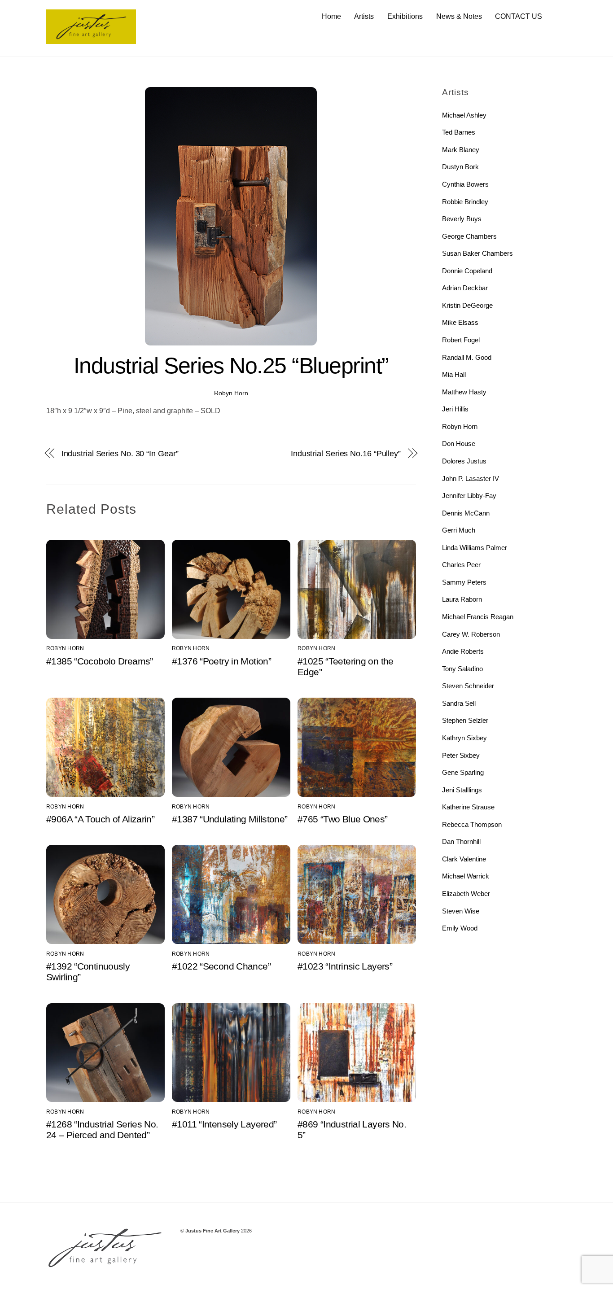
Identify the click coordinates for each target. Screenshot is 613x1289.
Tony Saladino (462, 669)
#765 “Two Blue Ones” (343, 819)
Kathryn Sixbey (464, 738)
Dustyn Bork (460, 166)
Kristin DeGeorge (467, 305)
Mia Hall (454, 374)
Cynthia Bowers (465, 184)
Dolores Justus (464, 461)
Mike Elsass (460, 322)
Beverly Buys (462, 219)
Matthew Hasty (464, 392)
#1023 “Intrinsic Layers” (345, 966)
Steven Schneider (468, 686)
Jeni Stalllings (462, 790)
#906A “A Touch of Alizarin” (100, 819)
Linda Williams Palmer (474, 547)
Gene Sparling (463, 772)
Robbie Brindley (465, 201)
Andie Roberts (463, 651)
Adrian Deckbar (465, 288)
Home (331, 16)
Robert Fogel (461, 340)
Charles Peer (461, 564)
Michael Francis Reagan (477, 616)
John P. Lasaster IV (470, 478)
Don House (458, 443)
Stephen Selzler (465, 720)
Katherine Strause (468, 807)
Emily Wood (459, 928)
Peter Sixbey (461, 755)
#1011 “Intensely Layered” (224, 1124)
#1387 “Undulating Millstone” (230, 819)
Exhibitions (405, 16)
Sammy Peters (464, 582)
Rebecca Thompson (472, 824)
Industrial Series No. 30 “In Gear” (120, 453)
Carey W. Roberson (471, 634)
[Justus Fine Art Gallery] (91, 40)
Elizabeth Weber (466, 893)
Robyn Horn (231, 393)
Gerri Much (458, 530)
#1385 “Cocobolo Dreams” (99, 661)
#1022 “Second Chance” (221, 966)
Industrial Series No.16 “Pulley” (346, 453)
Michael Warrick (465, 876)
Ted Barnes (458, 132)
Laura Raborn (462, 599)
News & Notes (459, 16)
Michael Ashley (464, 115)
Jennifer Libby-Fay (469, 495)
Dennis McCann (466, 513)
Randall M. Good (466, 357)
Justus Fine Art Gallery (212, 1230)
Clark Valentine (464, 859)
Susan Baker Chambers (477, 253)
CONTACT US (518, 16)
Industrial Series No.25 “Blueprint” (231, 365)
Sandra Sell (459, 703)
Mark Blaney (460, 149)
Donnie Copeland (467, 271)
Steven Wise (460, 911)
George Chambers (469, 236)
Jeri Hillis (455, 409)
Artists (364, 16)
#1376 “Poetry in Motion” (221, 661)
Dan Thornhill (461, 841)
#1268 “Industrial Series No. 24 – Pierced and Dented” (102, 1129)
